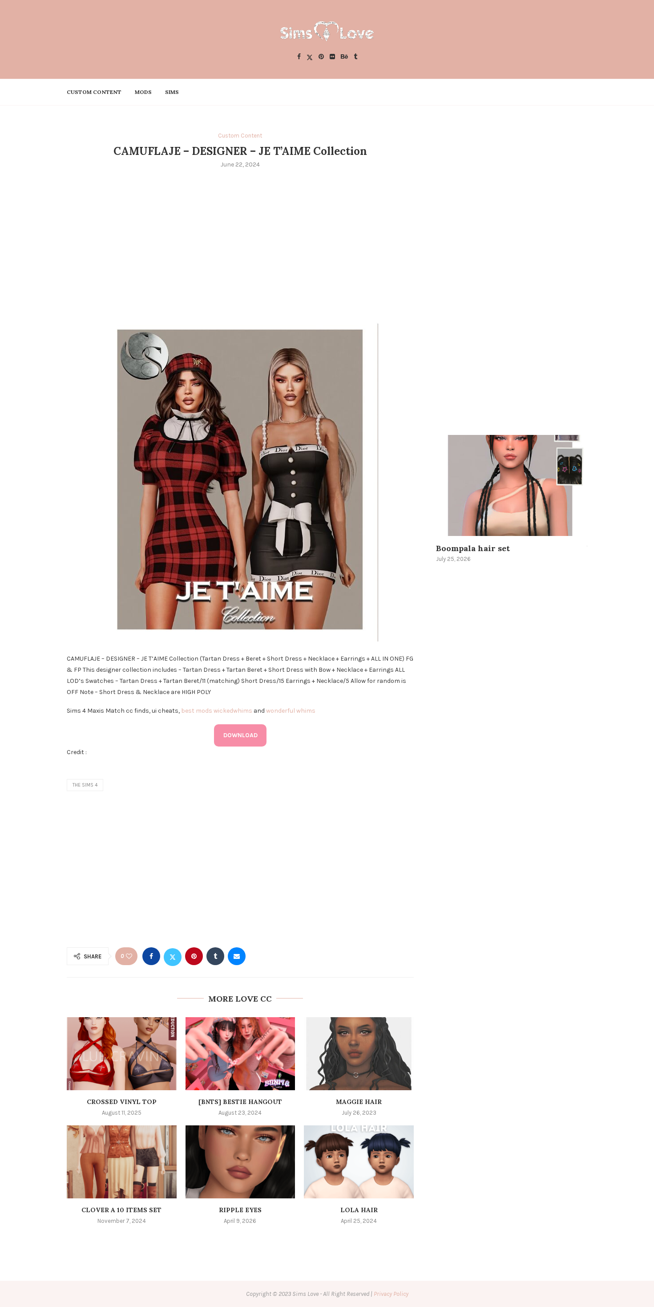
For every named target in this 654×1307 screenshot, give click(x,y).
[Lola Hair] (359, 1161)
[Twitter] (310, 57)
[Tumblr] (355, 57)
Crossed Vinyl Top (122, 1102)
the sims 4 (85, 785)
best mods (196, 710)
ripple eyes (240, 1210)
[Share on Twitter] (173, 956)
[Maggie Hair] (359, 1053)
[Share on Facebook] (151, 956)
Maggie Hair (359, 1102)
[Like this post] (129, 956)
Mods (143, 92)
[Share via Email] (237, 956)
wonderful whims (290, 710)
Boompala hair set (473, 548)
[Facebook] (299, 57)
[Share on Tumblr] (215, 956)
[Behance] (344, 57)
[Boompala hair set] (511, 485)
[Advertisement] (240, 242)
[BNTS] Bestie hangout (240, 1102)
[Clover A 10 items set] (122, 1161)
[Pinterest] (321, 57)
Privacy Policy (391, 1294)
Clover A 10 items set (121, 1210)
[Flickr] (332, 57)
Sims (172, 92)
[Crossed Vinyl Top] (122, 1053)
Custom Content (94, 92)
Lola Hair (359, 1210)
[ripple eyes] (240, 1161)
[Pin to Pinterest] (194, 956)
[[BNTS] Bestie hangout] (240, 1053)
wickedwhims (233, 710)
